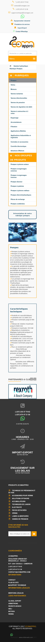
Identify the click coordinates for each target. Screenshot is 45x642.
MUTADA (11, 611)
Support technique (18, 585)
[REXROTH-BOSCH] (22, 391)
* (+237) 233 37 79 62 (21, 2)
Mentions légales (15, 593)
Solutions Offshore (20, 498)
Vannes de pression (20, 519)
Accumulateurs (18, 501)
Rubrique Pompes (16, 69)
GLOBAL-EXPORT (14, 601)
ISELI (10, 609)
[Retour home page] (10, 66)
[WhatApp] (22, 17)
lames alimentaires (20, 516)
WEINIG (11, 614)
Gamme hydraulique (21, 66)
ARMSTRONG (13, 603)
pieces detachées (19, 510)
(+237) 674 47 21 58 (21, 9)
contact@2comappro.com (22, 5)
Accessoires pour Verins (22, 495)
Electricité (17, 507)
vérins (14, 513)
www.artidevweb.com (26, 637)
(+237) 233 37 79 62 (22, 411)
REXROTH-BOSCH (14, 606)
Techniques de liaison (21, 504)
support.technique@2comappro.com (22, 13)
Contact (11, 580)
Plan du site (13, 582)
